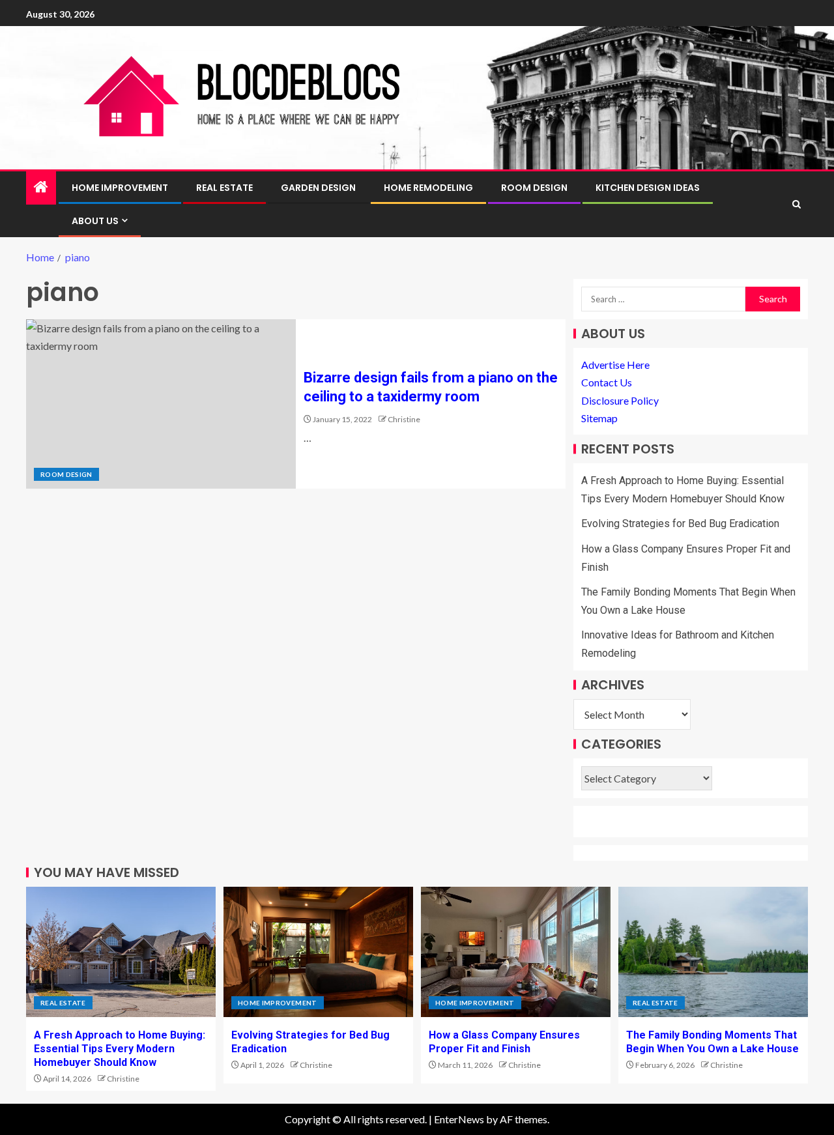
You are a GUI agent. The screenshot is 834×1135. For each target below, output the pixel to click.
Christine (404, 419)
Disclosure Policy (620, 400)
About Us (95, 220)
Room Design (534, 187)
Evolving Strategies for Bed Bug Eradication (680, 523)
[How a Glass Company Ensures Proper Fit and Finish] (516, 952)
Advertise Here (615, 364)
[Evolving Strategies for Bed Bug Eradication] (318, 952)
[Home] (41, 187)
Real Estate (224, 187)
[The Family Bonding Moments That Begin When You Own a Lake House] (713, 952)
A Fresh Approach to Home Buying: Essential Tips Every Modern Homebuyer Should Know (119, 1049)
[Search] (796, 204)
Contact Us (606, 382)
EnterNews (459, 1119)
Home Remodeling (428, 187)
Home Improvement (120, 187)
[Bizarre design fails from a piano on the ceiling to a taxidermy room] (161, 404)
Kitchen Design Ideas (648, 187)
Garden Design (318, 187)
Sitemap (599, 418)
